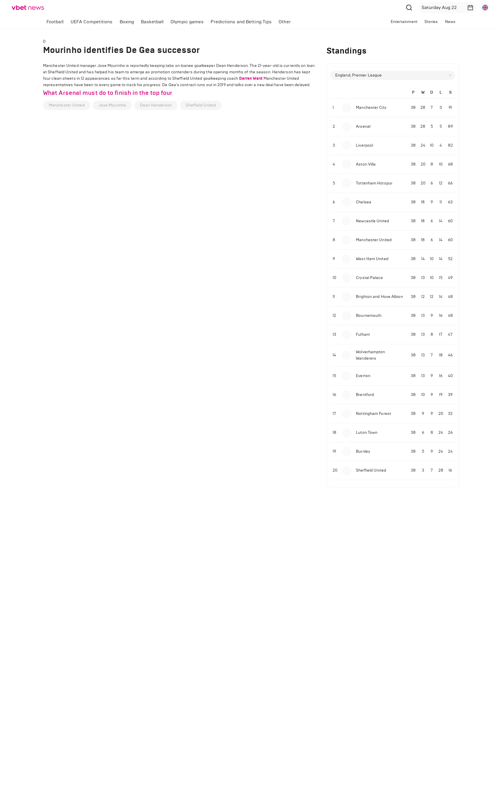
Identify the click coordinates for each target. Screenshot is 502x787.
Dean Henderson (156, 105)
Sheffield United (201, 105)
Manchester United (67, 105)
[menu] (192, 21)
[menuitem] (55, 22)
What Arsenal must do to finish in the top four (108, 93)
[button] (470, 7)
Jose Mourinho (112, 105)
